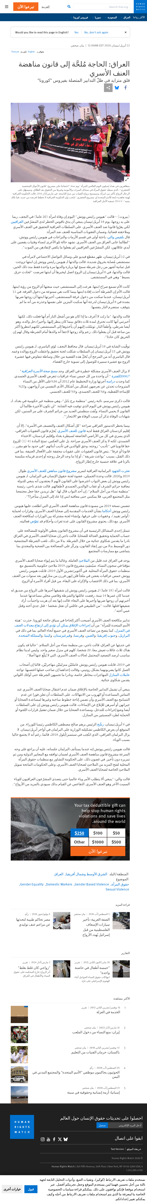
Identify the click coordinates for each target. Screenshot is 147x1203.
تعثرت (125, 471)
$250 (79, 833)
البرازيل (124, 635)
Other (79, 842)
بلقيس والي (116, 237)
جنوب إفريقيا (107, 635)
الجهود (116, 471)
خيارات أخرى (12, 1189)
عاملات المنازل (119, 675)
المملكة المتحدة (30, 635)
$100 (98, 833)
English (31, 51)
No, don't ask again (96, 32)
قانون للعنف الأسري (72, 431)
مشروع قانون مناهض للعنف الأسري (52, 471)
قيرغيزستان (62, 635)
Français (15, 51)
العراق (127, 17)
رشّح (100, 724)
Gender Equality (32, 884)
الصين (90, 635)
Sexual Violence (117, 889)
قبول (31, 1189)
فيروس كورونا (80, 17)
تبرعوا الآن (26, 6)
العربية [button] (45, 6)
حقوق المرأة (120, 884)
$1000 (98, 842)
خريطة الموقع (134, 1149)
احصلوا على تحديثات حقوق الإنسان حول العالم (101, 1118)
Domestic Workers (59, 884)
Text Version (117, 1149)
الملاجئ (84, 560)
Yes (76, 32)
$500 (116, 842)
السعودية (112, 17)
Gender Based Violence (92, 884)
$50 (116, 833)
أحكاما (106, 511)
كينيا (47, 635)
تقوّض (34, 521)
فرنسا (78, 635)
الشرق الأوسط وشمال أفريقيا (86, 873)
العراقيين (17, 221)
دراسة (110, 381)
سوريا (98, 17)
